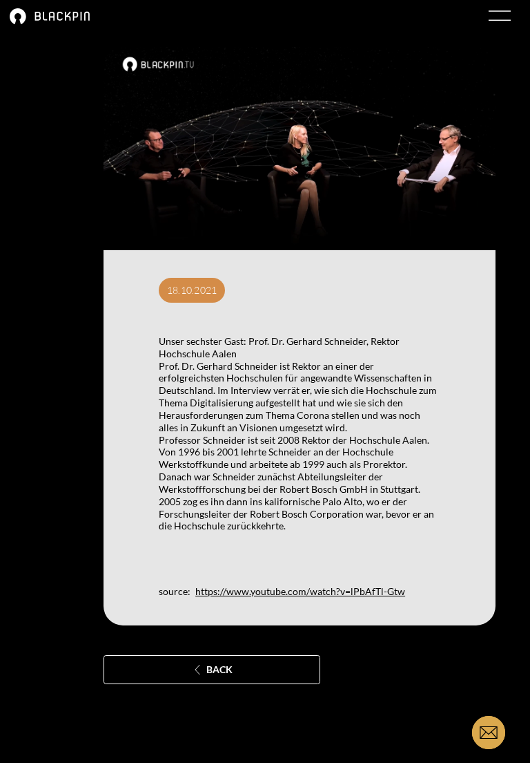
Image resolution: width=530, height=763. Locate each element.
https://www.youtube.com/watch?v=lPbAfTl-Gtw (300, 591)
